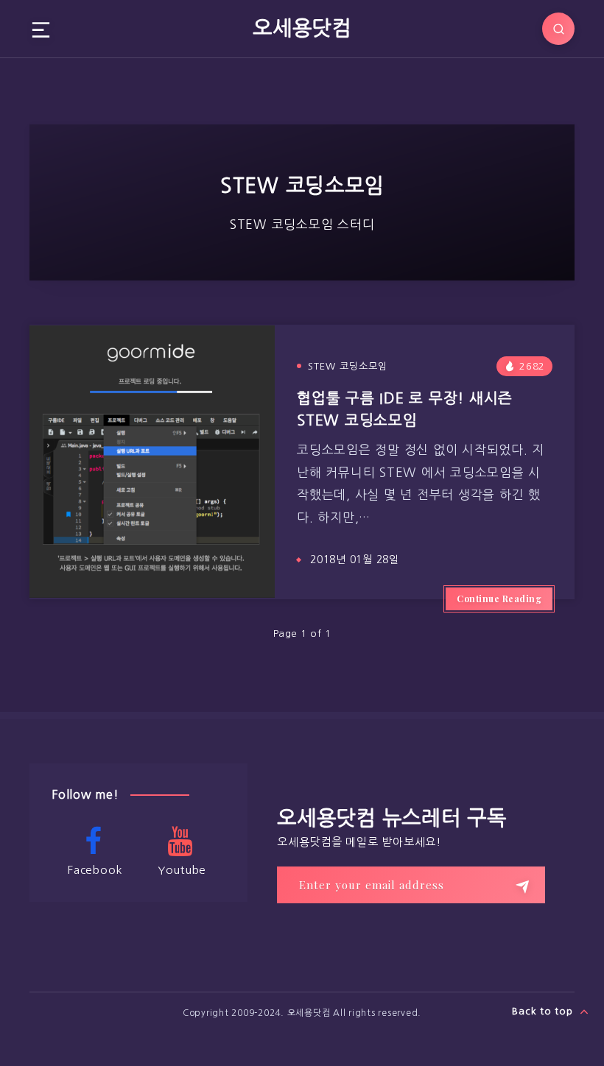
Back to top (544, 1011)
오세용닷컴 (302, 28)
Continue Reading (499, 598)
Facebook (95, 869)
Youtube (182, 869)
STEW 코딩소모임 (347, 366)
